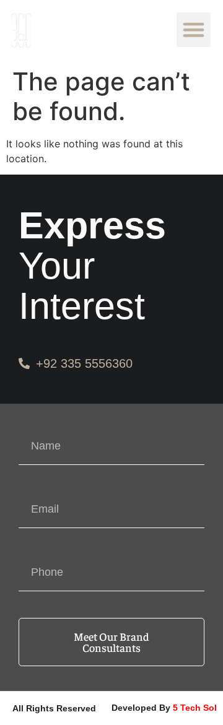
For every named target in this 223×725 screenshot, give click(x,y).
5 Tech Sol (195, 708)
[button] (194, 29)
